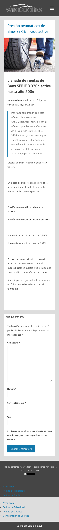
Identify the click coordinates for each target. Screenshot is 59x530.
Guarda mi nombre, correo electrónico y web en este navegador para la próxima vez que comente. (29, 435)
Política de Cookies (12, 494)
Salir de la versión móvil (29, 525)
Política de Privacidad (14, 490)
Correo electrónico (16, 402)
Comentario (13, 342)
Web (9, 417)
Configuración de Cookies (16, 515)
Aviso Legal (8, 486)
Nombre (11, 389)
